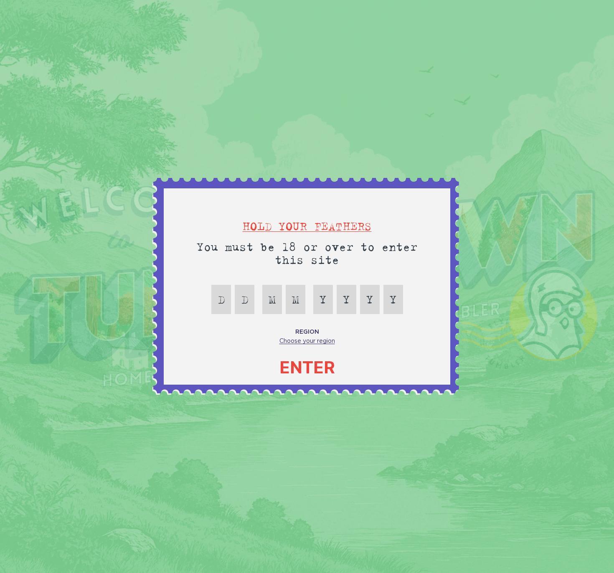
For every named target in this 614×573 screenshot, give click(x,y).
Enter (307, 367)
